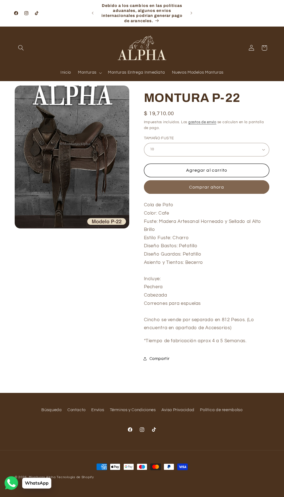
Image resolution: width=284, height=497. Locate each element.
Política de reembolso (221, 410)
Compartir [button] (159, 359)
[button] (21, 48)
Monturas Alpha (42, 477)
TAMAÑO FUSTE (159, 138)
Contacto (76, 410)
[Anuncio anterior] (93, 13)
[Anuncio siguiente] (191, 13)
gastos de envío (202, 122)
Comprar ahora (206, 187)
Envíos (97, 410)
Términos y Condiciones (133, 410)
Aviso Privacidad (177, 410)
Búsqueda (51, 410)
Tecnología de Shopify (75, 477)
